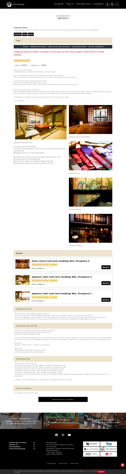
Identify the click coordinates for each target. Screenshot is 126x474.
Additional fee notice (38, 46)
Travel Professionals (17, 449)
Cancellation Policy (79, 46)
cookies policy (88, 471)
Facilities (17, 34)
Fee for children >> (38, 268)
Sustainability (14, 446)
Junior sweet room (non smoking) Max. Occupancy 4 (60, 261)
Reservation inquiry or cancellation (63, 399)
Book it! (106, 267)
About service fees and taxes (59, 46)
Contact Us (13, 444)
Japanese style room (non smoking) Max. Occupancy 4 (62, 277)
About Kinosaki (58, 4)
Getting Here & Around (83, 4)
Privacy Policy (51, 463)
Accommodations (98, 4)
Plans (25, 34)
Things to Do (70, 4)
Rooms (30, 34)
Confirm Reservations (17, 442)
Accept (101, 471)
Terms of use (63, 463)
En (117, 4)
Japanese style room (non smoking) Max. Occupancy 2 (62, 293)
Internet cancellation (96, 46)
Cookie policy (74, 463)
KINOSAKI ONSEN (20, 28)
